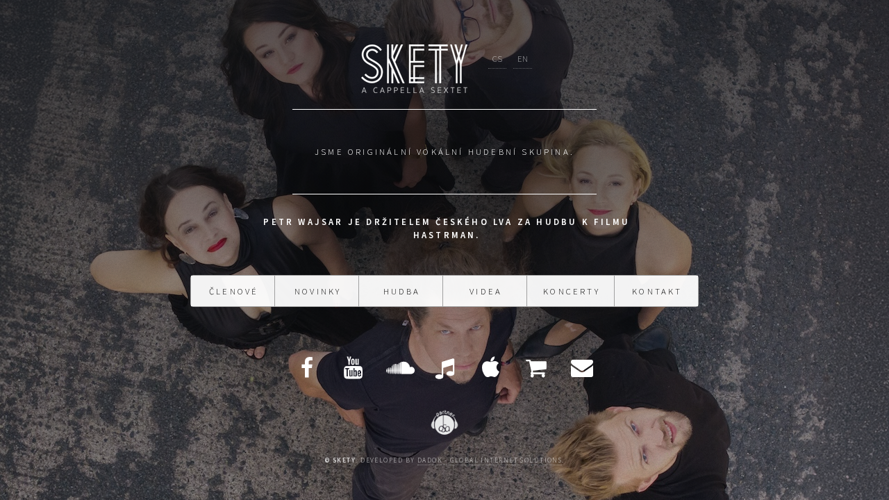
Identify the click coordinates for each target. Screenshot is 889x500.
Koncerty (571, 307)
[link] (276, 213)
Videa (486, 307)
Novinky (317, 307)
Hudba (402, 307)
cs (497, 47)
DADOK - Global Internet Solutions (490, 466)
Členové (233, 307)
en (522, 47)
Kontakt (657, 307)
